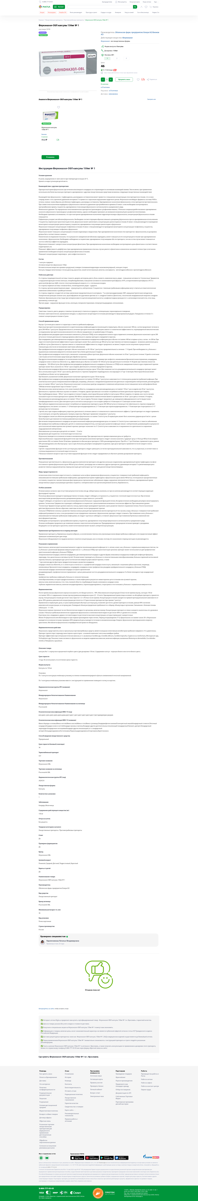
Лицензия (43, 1098)
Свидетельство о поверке (74, 1107)
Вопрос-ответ (95, 1093)
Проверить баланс (96, 1086)
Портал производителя (124, 1081)
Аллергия (118, 12)
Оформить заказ (124, 79)
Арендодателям (107, 2)
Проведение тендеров (124, 1074)
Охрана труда (146, 1090)
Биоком (44, 134)
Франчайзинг (120, 1077)
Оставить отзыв (70, 1091)
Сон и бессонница (143, 12)
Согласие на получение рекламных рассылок (47, 1147)
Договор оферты (45, 1118)
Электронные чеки (97, 1096)
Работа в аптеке (147, 1079)
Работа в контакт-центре (150, 1086)
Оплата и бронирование (48, 1077)
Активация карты (96, 1079)
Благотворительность (73, 1088)
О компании (69, 1074)
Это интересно (44, 1084)
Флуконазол (127, 38)
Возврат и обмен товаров (48, 1114)
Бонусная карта (135, 2)
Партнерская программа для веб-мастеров (124, 1103)
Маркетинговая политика (48, 1111)
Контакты (68, 1084)
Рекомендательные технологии (72, 1115)
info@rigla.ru (139, 1196)
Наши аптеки (147, 2)
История (68, 1077)
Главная (41, 20)
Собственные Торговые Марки (124, 1097)
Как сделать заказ (45, 1074)
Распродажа (52, 12)
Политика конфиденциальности (47, 1089)
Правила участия (96, 1083)
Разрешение (43, 1102)
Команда (68, 1081)
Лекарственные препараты (53, 20)
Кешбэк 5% (62, 12)
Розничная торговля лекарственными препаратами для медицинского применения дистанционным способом (46, 1131)
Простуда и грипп (91, 12)
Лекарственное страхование (70, 1099)
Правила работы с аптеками (71, 1120)
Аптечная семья (96, 1076)
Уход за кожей (129, 12)
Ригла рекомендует (76, 12)
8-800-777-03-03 (46, 1189)
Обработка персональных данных (47, 1141)
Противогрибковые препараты (74, 20)
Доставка (42, 1081)
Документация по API (123, 1093)
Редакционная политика (74, 1094)
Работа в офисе (146, 1083)
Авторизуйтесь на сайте (46, 1009)
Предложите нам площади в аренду (122, 1085)
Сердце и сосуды (106, 12)
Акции (42, 12)
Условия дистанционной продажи (48, 1106)
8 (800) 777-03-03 (52, 1167)
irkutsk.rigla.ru (103, 1162)
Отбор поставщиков (123, 1090)
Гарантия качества (71, 1103)
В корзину (50, 157)
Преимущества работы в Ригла (150, 1075)
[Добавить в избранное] (138, 80)
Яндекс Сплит (156, 12)
